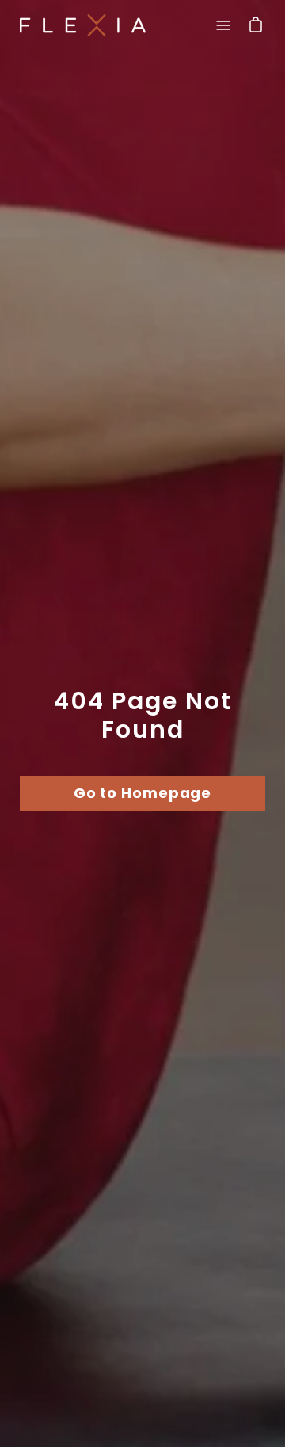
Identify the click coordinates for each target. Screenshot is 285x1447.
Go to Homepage (143, 793)
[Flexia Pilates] (83, 25)
